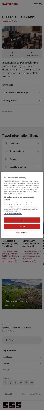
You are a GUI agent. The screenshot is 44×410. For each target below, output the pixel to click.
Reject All (22, 220)
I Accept (22, 226)
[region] (22, 205)
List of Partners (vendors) (13, 213)
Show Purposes (22, 232)
